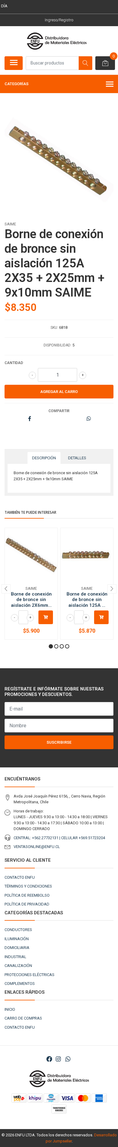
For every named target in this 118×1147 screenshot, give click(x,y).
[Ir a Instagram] (58, 1059)
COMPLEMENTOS (20, 983)
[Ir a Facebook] (49, 1059)
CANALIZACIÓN (18, 965)
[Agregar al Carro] (45, 617)
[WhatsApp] (67, 1059)
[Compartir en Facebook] (29, 419)
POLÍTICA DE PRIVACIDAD (27, 904)
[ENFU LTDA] (56, 41)
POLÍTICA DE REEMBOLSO (27, 895)
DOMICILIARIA (17, 947)
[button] (51, 646)
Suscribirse (59, 742)
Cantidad (14, 363)
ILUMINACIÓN (17, 939)
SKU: (54, 327)
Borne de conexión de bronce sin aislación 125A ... (87, 599)
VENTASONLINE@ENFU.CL (37, 846)
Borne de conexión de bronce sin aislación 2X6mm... (31, 599)
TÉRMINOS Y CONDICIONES (28, 886)
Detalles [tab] (77, 458)
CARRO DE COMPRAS (23, 1018)
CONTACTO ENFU (20, 877)
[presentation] (6, 588)
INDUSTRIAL (15, 956)
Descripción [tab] (44, 458)
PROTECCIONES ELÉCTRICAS (29, 974)
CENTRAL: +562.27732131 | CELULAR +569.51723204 (59, 838)
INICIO (10, 1009)
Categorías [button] (16, 84)
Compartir (59, 411)
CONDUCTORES (18, 929)
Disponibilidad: (57, 345)
